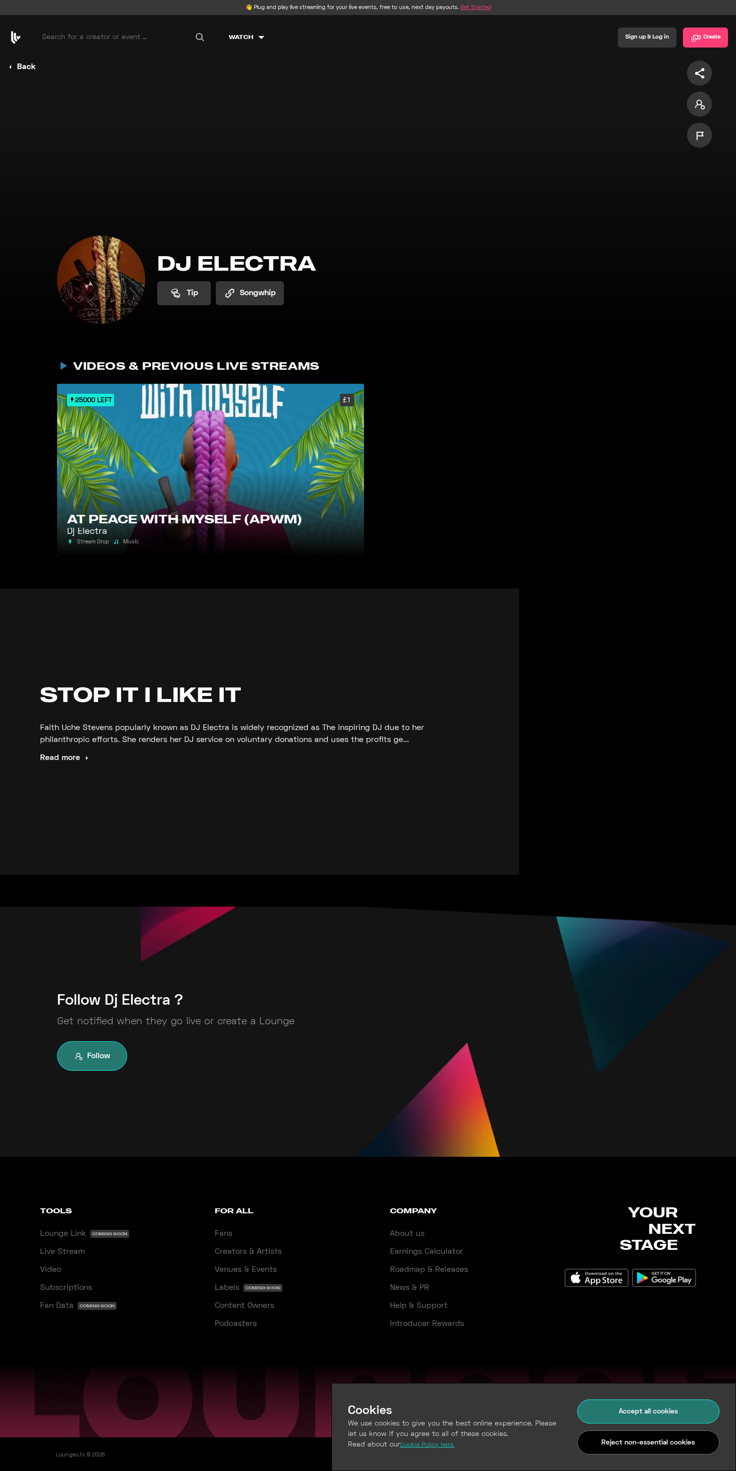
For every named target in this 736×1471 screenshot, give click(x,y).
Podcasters (236, 1323)
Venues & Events (246, 1269)
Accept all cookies (648, 1411)
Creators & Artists (248, 1251)
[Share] (699, 73)
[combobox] (124, 38)
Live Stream (62, 1251)
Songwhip (258, 293)
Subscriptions (66, 1287)
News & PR (409, 1287)
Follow (98, 1056)
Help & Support (419, 1305)
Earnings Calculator (426, 1251)
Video (50, 1269)
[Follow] (699, 104)
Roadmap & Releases (429, 1269)
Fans (223, 1233)
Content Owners (244, 1305)
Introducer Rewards (427, 1323)
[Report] (699, 135)
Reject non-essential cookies (648, 1442)
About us (407, 1233)
